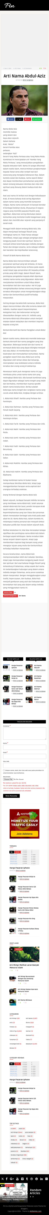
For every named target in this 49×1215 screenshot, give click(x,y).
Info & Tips (13, 1031)
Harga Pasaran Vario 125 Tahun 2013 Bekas (17, 689)
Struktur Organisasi (19, 1155)
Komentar (6, 726)
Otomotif (29, 1035)
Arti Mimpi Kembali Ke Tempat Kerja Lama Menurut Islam (16, 1198)
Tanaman (13, 1040)
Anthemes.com (35, 1211)
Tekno (28, 1040)
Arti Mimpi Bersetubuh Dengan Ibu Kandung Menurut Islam (26, 979)
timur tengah (27, 1159)
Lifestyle (12, 1035)
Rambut (25, 1151)
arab (22, 1129)
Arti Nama (22, 596)
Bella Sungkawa (28, 80)
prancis (14, 1151)
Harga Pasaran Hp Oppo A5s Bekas (17, 702)
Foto (29, 1136)
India (31, 1140)
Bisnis (17, 852)
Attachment (6, 777)
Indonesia (15, 1144)
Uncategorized (14, 1044)
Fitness (12, 1027)
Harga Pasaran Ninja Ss (26, 877)
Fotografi (29, 1027)
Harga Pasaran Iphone (20, 868)
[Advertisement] (34, 140)
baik (13, 1136)
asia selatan (30, 1132)
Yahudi (14, 1162)
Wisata (12, 1048)
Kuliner (28, 1031)
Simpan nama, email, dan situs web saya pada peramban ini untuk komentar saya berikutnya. (23, 772)
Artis (11, 1023)
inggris (25, 1144)
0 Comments (28, 68)
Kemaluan (30, 1147)
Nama (5, 743)
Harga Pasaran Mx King (26, 919)
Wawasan (18, 949)
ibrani (23, 1140)
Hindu (14, 1140)
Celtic (22, 1136)
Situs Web (6, 761)
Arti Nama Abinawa (25, 1000)
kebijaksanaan (17, 1147)
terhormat (15, 1159)
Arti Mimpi (13, 1018)
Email (5, 752)
